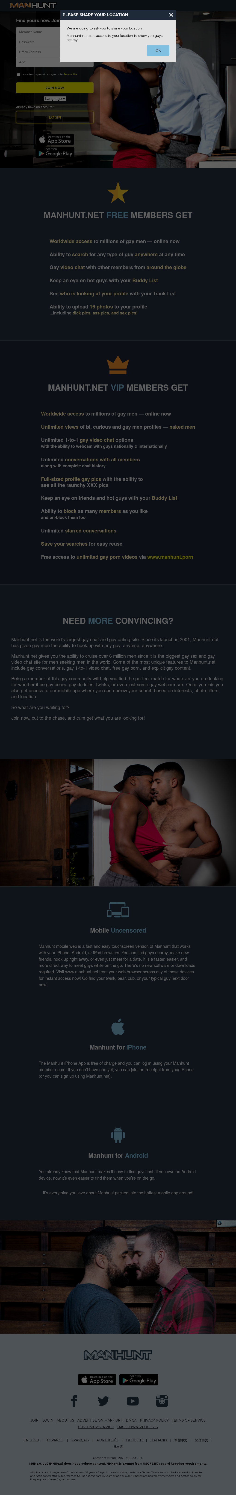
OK (158, 50)
